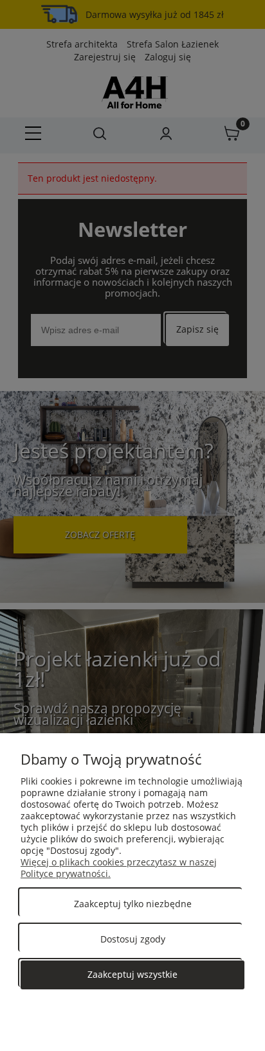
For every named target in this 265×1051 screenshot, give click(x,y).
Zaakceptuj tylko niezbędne (133, 904)
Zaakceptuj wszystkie (132, 974)
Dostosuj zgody (132, 939)
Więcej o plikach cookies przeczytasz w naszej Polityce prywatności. (119, 868)
